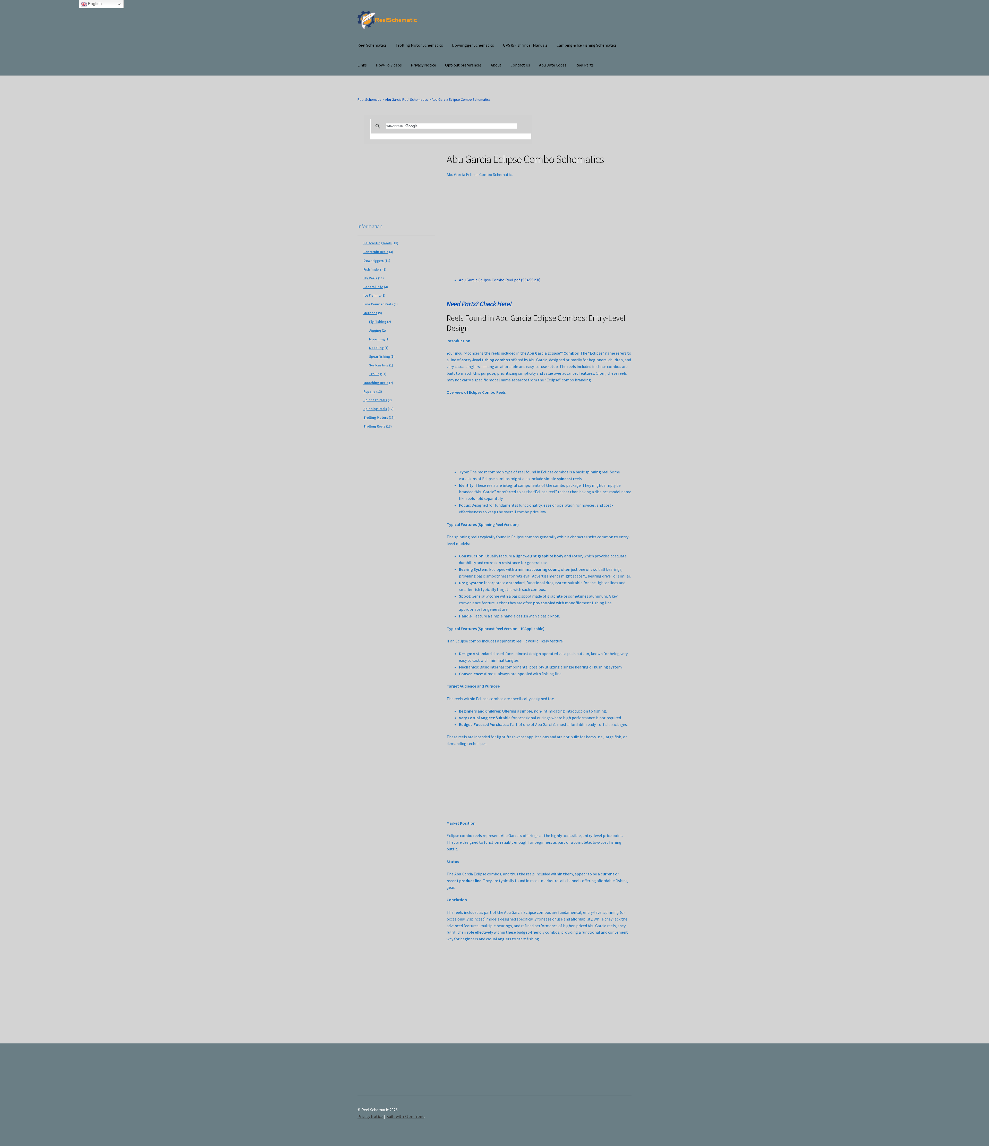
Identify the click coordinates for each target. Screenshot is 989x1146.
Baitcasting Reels (377, 243)
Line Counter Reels (378, 304)
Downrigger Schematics (473, 45)
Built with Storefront (405, 1116)
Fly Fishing (377, 321)
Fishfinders (372, 269)
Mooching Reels (375, 382)
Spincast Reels (375, 400)
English (94, 4)
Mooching (377, 339)
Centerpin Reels (375, 251)
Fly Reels (370, 278)
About (496, 65)
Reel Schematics (372, 45)
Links (362, 65)
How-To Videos (389, 65)
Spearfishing (379, 356)
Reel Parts (584, 65)
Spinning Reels (375, 408)
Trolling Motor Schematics (419, 45)
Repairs (369, 391)
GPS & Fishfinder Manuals (525, 45)
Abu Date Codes (552, 65)
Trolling (375, 374)
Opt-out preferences (463, 65)
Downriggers (373, 260)
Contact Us (520, 65)
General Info (373, 287)
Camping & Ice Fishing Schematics (587, 45)
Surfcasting (378, 365)
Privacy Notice (423, 65)
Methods (370, 313)
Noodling (376, 347)
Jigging (375, 330)
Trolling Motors (375, 417)
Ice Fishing (372, 295)
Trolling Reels (374, 426)
